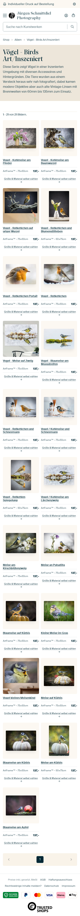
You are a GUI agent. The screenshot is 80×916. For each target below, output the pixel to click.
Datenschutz (51, 886)
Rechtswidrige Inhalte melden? (23, 886)
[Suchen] (72, 26)
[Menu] (5, 15)
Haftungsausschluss (60, 879)
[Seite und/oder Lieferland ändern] (74, 4)
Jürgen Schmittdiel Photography (34, 15)
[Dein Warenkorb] (73, 15)
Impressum (68, 886)
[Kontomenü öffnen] (66, 15)
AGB (43, 879)
